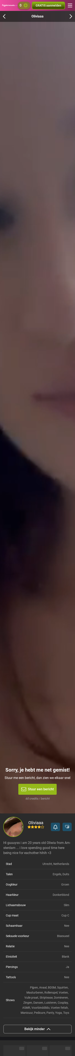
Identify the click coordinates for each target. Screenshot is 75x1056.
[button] (55, 827)
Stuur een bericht (41, 789)
